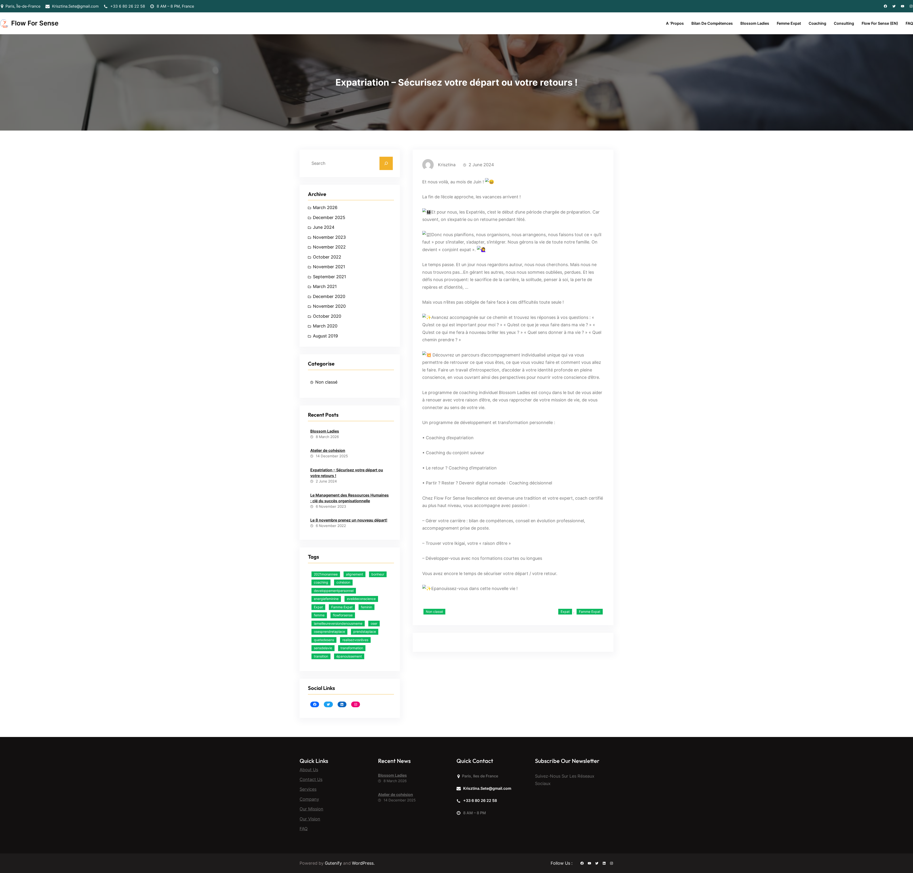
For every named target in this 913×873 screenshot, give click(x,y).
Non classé (326, 382)
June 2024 (324, 227)
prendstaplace (364, 631)
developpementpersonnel (334, 591)
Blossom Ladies (324, 431)
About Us (309, 769)
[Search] (386, 163)
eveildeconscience (361, 599)
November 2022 (329, 246)
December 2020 (329, 296)
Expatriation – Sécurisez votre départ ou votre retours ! (346, 473)
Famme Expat (342, 607)
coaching (321, 582)
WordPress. (363, 863)
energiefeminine (326, 599)
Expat (318, 607)
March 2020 (325, 325)
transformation (351, 648)
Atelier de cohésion (327, 450)
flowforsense (343, 615)
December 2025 (329, 217)
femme (319, 615)
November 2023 (329, 237)
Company (309, 799)
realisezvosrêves (355, 640)
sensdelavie (323, 648)
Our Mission (311, 808)
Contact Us (311, 779)
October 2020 (327, 316)
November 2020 (329, 306)
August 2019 (325, 335)
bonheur (377, 574)
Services (308, 789)
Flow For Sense (34, 23)
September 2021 (329, 276)
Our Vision (310, 818)
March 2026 (325, 207)
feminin (366, 607)
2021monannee (326, 574)
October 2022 (327, 256)
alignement (354, 574)
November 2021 (329, 266)
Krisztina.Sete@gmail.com (75, 6)
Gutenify (334, 863)
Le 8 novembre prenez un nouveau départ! (348, 520)
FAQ (304, 828)
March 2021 (325, 286)
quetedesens (324, 640)
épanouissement (349, 656)
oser (374, 623)
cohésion (343, 582)
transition (321, 656)
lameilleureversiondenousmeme (338, 623)
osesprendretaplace (329, 631)
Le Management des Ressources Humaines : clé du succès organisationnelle (349, 498)
